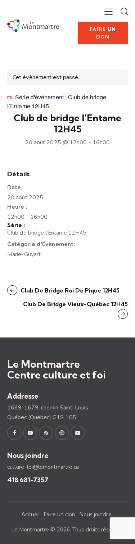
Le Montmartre (30, 529)
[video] (78, 433)
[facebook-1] (14, 433)
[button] (108, 11)
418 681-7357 (27, 480)
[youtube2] (30, 433)
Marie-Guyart (24, 254)
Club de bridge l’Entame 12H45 (46, 232)
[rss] (46, 433)
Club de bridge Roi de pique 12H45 (69, 290)
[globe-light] (62, 433)
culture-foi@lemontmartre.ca (43, 467)
